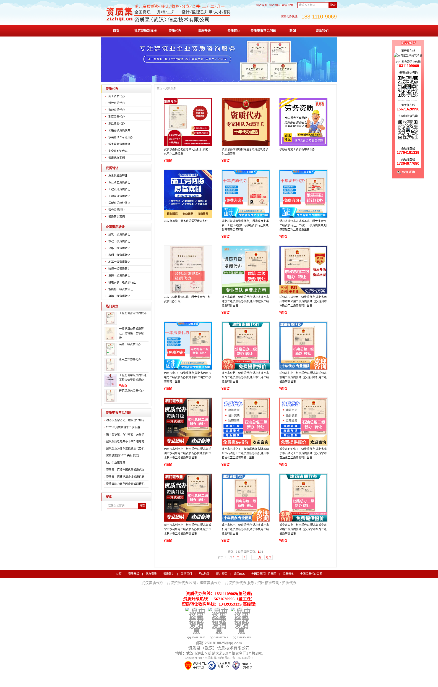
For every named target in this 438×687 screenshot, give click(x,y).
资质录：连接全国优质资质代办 (125, 469)
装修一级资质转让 (119, 268)
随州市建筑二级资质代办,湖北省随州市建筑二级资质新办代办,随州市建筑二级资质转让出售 (245, 301)
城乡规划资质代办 (119, 144)
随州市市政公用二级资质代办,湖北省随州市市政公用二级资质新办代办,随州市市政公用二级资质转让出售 (303, 301)
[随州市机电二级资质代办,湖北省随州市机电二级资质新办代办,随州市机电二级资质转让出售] (303, 345)
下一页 (257, 557)
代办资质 (151, 573)
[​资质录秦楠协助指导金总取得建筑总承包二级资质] (245, 122)
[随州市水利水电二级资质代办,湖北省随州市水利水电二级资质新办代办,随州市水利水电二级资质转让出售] (188, 421)
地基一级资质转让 (119, 262)
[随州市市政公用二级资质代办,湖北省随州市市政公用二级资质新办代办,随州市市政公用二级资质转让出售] (303, 270)
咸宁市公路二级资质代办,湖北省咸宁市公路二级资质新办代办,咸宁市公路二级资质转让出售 (303, 529)
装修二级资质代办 (130, 344)
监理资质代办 (116, 110)
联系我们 (322, 30)
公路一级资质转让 (119, 248)
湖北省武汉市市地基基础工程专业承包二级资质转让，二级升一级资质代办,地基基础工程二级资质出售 (303, 225)
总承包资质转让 (118, 175)
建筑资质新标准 (145, 30)
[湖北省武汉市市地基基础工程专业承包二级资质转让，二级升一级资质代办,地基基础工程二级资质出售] (303, 194)
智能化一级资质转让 (120, 289)
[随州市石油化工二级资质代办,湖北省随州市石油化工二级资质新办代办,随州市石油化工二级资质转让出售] (245, 421)
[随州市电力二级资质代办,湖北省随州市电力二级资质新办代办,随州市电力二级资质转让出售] (188, 345)
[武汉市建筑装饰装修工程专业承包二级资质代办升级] (188, 270)
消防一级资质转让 (119, 275)
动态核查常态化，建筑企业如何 (125, 420)
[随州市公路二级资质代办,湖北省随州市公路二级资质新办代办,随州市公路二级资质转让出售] (245, 345)
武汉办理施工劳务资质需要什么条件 (186, 221)
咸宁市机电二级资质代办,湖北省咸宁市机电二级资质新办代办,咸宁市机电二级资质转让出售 (245, 529)
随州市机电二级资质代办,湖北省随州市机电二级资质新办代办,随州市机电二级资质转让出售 (303, 377)
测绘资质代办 (116, 123)
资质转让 (233, 30)
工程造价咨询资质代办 (132, 313)
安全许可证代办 (118, 151)
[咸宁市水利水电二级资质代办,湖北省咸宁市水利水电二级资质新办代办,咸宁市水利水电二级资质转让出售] (188, 497)
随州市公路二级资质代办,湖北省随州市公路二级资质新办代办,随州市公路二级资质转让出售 (245, 377)
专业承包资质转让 (119, 182)
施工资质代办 (116, 96)
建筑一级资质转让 (119, 234)
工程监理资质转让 (119, 196)
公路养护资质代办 (119, 130)
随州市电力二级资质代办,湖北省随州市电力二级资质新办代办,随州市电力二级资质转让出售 (187, 377)
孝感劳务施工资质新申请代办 (297, 149)
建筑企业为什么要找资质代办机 (125, 448)
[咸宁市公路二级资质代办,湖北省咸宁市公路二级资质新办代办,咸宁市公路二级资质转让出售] (303, 497)
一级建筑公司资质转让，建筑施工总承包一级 (132, 333)
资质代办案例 (116, 157)
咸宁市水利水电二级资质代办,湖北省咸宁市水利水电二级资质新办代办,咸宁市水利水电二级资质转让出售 (187, 529)
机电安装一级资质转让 (122, 282)
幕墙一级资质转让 (119, 296)
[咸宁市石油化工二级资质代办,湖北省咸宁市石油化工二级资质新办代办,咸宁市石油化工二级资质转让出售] (303, 421)
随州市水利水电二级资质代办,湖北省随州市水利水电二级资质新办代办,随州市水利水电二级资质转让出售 (187, 453)
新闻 (292, 30)
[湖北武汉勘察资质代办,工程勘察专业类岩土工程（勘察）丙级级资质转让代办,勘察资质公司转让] (245, 194)
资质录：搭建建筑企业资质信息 (125, 476)
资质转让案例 (116, 216)
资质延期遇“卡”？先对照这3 (123, 455)
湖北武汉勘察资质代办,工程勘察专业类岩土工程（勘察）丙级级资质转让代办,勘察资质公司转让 (245, 225)
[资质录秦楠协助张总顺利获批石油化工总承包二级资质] (188, 122)
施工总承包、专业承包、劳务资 (125, 434)
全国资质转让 (115, 227)
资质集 (209, 658)
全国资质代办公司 (311, 573)
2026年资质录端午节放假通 (123, 427)
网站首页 (261, 5)
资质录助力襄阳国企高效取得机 (125, 484)
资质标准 (288, 573)
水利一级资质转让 (119, 255)
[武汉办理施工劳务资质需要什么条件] (188, 194)
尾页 (268, 557)
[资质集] (166, 23)
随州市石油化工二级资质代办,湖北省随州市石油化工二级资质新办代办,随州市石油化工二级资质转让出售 (245, 453)
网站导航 (274, 5)
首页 (116, 30)
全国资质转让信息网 (263, 573)
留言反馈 (287, 5)
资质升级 (204, 30)
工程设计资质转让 (119, 189)
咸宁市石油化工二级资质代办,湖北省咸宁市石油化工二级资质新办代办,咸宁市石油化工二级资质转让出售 (303, 453)
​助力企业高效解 (115, 462)
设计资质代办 (116, 103)
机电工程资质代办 (130, 359)
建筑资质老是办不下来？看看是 (125, 441)
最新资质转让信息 (119, 203)
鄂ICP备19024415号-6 (239, 658)
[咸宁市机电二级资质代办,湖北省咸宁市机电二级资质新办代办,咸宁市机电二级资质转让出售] (245, 497)
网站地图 (203, 573)
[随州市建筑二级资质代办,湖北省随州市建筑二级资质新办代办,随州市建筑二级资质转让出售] (245, 270)
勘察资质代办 (116, 116)
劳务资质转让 (116, 210)
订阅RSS (239, 573)
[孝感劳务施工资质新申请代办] (303, 122)
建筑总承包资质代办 (131, 390)
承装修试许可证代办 (120, 137)
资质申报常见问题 (263, 30)
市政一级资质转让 (119, 241)
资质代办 (175, 30)
